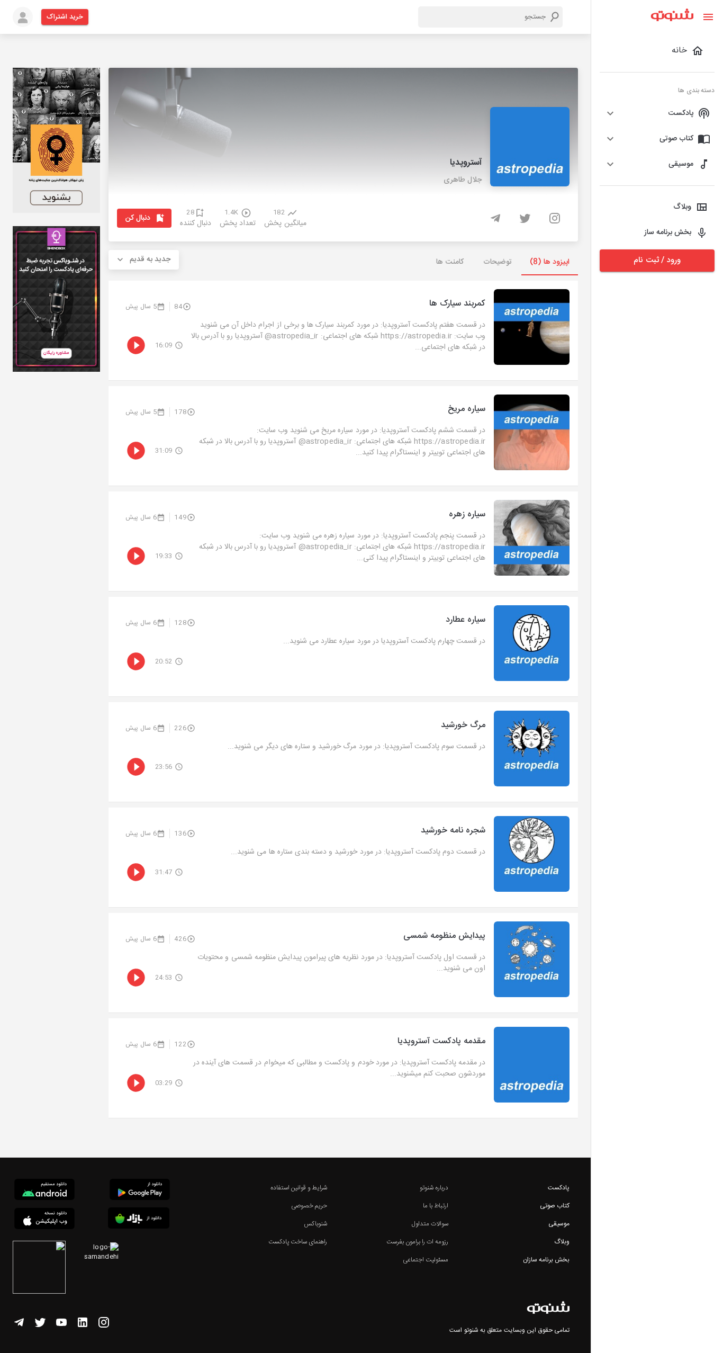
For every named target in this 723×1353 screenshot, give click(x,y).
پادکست (559, 1188)
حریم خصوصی (309, 1206)
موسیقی (559, 1224)
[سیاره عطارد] (343, 646)
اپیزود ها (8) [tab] (550, 262)
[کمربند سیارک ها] (343, 330)
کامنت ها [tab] (449, 262)
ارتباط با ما (435, 1206)
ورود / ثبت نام (657, 260)
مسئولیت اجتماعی (425, 1260)
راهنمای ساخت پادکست (297, 1242)
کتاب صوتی (555, 1206)
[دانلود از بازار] (138, 1219)
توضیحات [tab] (497, 262)
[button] (657, 113)
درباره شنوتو (434, 1188)
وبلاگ (562, 1242)
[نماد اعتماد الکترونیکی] (39, 1269)
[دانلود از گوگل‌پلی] (139, 1191)
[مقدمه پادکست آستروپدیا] (343, 1068)
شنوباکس (315, 1224)
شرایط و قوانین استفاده (298, 1188)
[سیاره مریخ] (343, 436)
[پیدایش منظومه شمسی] (343, 962)
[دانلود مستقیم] (44, 1191)
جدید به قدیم (150, 259)
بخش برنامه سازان (546, 1260)
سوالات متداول (430, 1224)
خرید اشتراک (65, 17)
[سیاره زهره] (343, 541)
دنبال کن (137, 218)
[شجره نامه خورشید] (343, 857)
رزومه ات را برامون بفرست (417, 1242)
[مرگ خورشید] (343, 752)
